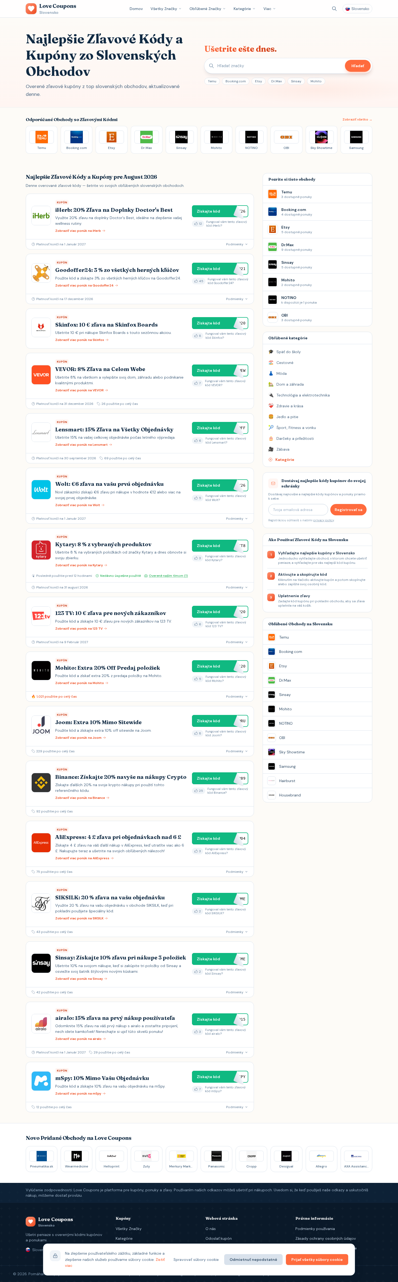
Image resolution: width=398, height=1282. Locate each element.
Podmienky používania (315, 1228)
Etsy (258, 81)
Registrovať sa (348, 509)
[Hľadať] (334, 9)
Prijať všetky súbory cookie (317, 1259)
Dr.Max (276, 81)
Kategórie (242, 8)
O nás (210, 1228)
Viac (267, 8)
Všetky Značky (164, 8)
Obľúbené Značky (205, 8)
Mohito (316, 81)
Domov (136, 8)
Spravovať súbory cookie (196, 1259)
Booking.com (236, 81)
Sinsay (296, 81)
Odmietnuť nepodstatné (253, 1259)
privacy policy (323, 520)
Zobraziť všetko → (357, 119)
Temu (212, 81)
